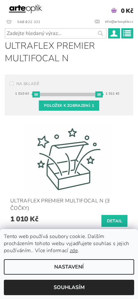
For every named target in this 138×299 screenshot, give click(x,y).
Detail (114, 221)
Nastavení (69, 266)
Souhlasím (69, 287)
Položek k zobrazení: (69, 105)
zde (74, 250)
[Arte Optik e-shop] (25, 8)
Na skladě (27, 83)
